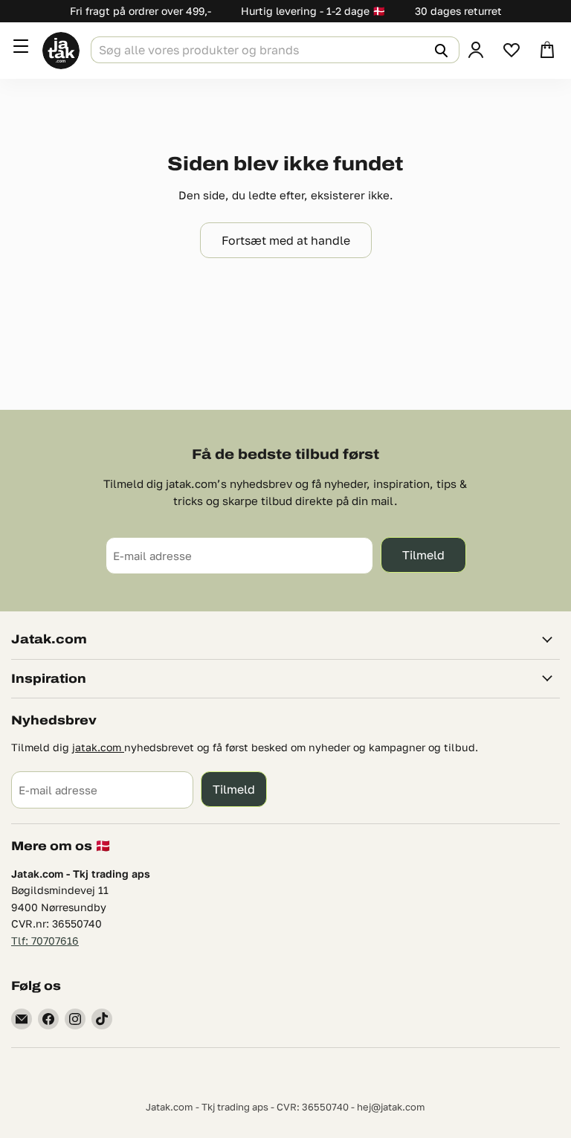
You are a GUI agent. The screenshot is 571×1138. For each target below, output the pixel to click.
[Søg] (439, 49)
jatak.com (98, 747)
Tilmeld (423, 554)
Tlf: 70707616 (45, 940)
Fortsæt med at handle (286, 240)
